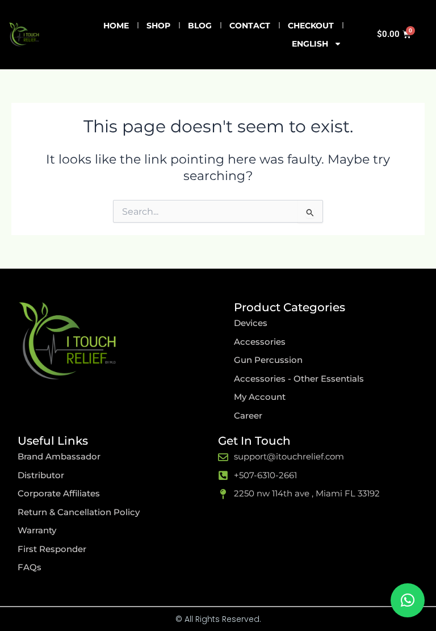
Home (116, 25)
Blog (200, 25)
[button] (408, 600)
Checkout (311, 25)
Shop (158, 25)
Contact (249, 25)
